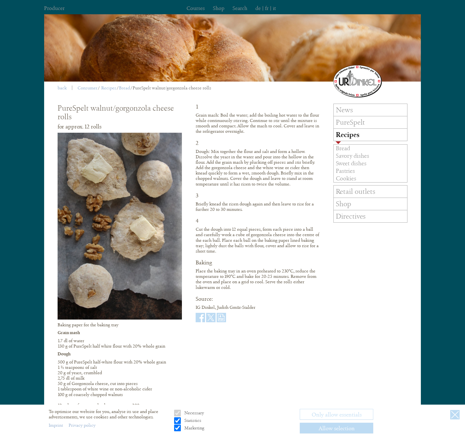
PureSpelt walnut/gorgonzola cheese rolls (172, 87)
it (274, 8)
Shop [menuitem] (218, 8)
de (258, 8)
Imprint (56, 425)
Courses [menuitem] (195, 8)
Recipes (108, 87)
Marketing (193, 427)
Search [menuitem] (239, 8)
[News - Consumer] (357, 81)
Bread (124, 87)
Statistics (192, 420)
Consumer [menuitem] (87, 87)
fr (267, 8)
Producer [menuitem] (54, 8)
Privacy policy (82, 425)
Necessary (193, 413)
